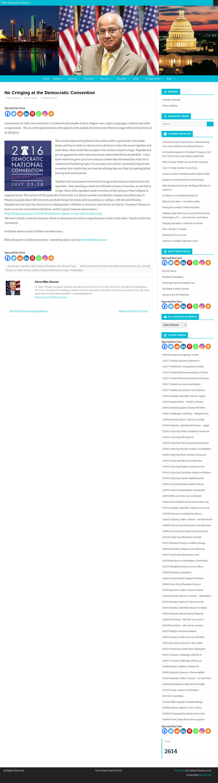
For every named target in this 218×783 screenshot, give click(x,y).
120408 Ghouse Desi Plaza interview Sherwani (186, 525)
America (72, 78)
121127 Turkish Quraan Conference (180, 360)
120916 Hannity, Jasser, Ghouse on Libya (183, 419)
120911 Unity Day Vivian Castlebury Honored (185, 431)
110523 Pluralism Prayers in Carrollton (182, 566)
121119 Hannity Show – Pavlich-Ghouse (182, 402)
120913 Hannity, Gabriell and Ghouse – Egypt (186, 425)
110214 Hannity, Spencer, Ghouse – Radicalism (186, 596)
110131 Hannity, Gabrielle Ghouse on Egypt (184, 607)
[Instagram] (204, 3)
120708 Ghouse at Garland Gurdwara (181, 513)
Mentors (105, 78)
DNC (33, 266)
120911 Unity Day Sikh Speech (178, 437)
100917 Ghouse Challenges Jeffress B (181, 655)
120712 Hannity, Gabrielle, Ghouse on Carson (186, 508)
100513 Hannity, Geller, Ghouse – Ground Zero (186, 678)
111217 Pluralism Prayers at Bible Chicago (184, 543)
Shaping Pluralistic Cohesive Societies (182, 223)
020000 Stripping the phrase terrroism (183, 713)
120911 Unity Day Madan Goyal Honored (183, 466)
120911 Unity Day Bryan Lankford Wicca (183, 484)
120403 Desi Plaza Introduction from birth (185, 531)
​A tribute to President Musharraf (179, 195)
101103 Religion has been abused (179, 631)
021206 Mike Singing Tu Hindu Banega (182, 702)
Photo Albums (170, 105)
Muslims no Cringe (59, 270)
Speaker (57, 78)
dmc (139, 266)
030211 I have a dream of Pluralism (180, 690)
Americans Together (19, 266)
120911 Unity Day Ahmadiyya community (183, 490)
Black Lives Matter (89, 266)
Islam (136, 78)
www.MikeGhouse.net (94, 239)
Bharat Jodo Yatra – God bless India (180, 201)
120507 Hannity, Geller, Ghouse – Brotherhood (187, 519)
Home (46, 78)
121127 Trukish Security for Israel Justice (183, 390)
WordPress (205, 775)
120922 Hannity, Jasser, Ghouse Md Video (184, 407)
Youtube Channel (171, 99)
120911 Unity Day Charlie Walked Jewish (183, 478)
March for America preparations (28, 311)
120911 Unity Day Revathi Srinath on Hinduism (186, 449)
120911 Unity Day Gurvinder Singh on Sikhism (186, 472)
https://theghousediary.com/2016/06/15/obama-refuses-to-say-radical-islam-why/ (53, 213)
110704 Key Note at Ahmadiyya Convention (185, 560)
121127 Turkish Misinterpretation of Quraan (185, 378)
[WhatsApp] (211, 3)
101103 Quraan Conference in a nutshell (183, 637)
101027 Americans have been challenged (183, 649)
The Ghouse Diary (66, 266)
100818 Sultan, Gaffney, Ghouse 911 (180, 666)
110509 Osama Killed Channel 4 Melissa (182, 578)
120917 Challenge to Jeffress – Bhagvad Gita (185, 413)
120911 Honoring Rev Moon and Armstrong (185, 502)
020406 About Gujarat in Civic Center (182, 707)
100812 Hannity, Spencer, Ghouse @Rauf (183, 672)
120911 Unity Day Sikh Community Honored (185, 443)
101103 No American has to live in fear (182, 643)
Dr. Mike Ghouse (22, 270)
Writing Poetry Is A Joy (174, 235)
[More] (51, 114)
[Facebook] (191, 3)
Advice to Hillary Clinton (133, 311)
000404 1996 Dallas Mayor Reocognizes (183, 719)
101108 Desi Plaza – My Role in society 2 (183, 619)
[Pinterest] (207, 3)
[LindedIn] (198, 3)
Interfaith (121, 78)
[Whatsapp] (38, 114)
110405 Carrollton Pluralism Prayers (181, 584)
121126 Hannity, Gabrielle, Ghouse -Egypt (184, 396)
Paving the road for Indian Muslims (180, 207)
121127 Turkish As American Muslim (181, 384)
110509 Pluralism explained (176, 572)
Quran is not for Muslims (175, 294)
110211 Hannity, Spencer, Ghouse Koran (183, 602)
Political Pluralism (46, 266)
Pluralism (89, 78)
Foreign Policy (153, 78)
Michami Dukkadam (172, 277)
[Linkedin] (26, 114)
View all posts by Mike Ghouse (52, 297)
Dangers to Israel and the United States (183, 179)
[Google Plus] (195, 3)
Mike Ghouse (14, 98)
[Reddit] (20, 114)
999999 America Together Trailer (180, 355)
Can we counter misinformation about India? (186, 174)
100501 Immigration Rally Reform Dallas (183, 684)
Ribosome (179, 770)
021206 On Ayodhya (172, 696)
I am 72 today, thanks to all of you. (180, 168)
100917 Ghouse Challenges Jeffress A (182, 660)
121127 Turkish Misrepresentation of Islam (185, 372)
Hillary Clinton (40, 270)
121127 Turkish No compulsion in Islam (183, 366)
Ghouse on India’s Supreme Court (180, 241)
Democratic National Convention (118, 266)
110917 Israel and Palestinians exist (180, 554)
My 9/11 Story (169, 271)
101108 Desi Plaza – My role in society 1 (182, 625)
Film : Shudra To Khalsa (174, 229)
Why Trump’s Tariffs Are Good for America (185, 162)
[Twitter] (188, 3)
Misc (169, 78)
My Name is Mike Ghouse (175, 288)
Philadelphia (76, 270)
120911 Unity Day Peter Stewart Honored (184, 455)
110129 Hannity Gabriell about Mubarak (182, 613)
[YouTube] (201, 3)
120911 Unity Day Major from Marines (182, 460)
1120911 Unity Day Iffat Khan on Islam (182, 537)
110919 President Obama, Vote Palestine (183, 549)
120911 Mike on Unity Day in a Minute (181, 496)
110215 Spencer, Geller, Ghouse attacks (182, 590)
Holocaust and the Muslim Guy (178, 283)
